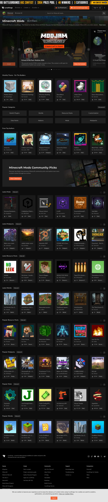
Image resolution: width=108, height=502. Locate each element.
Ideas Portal (47, 472)
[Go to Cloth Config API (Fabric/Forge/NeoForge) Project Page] (45, 399)
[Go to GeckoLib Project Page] (10, 399)
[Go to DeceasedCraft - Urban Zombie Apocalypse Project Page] (27, 367)
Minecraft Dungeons (7, 486)
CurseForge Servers (49, 486)
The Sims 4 (5, 477)
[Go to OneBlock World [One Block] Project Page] (98, 431)
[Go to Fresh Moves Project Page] (27, 335)
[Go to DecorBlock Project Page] (63, 90)
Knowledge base (70, 469)
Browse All (18, 13)
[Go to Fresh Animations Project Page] (10, 335)
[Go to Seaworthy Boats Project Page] (63, 143)
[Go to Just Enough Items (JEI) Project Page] (27, 399)
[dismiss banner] (105, 3)
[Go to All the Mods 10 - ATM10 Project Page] (10, 367)
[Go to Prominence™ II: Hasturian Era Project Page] (45, 367)
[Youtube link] (95, 456)
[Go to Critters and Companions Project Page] (27, 143)
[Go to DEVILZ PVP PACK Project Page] (63, 271)
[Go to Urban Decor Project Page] (80, 90)
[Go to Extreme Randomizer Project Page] (10, 207)
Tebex (88, 475)
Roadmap (46, 480)
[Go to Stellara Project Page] (80, 143)
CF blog (46, 475)
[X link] (101, 456)
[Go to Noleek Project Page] (10, 271)
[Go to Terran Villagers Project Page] (45, 271)
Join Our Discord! (49, 469)
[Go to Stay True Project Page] (80, 335)
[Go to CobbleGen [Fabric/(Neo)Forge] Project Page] (27, 207)
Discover (10, 13)
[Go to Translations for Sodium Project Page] (98, 271)
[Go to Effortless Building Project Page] (45, 90)
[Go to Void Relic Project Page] (98, 207)
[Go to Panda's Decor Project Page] (10, 90)
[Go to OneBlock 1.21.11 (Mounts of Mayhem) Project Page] (27, 431)
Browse (17, 7)
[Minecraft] (4, 13)
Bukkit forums (48, 483)
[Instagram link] (89, 456)
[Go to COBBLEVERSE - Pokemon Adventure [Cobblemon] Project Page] (80, 367)
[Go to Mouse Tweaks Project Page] (80, 399)
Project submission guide (29, 472)
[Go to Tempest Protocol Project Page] (45, 143)
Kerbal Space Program (8, 483)
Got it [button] (54, 498)
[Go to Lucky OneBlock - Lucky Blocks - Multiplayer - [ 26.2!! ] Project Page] (45, 431)
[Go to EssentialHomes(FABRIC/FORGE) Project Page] (80, 207)
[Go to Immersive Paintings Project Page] (27, 90)
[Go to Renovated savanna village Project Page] (45, 303)
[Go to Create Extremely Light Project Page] (80, 239)
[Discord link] (98, 456)
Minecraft (4, 472)
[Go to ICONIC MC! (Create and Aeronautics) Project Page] (63, 239)
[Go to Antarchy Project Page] (10, 143)
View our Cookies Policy (66, 494)
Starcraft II (5, 480)
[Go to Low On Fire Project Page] (98, 335)
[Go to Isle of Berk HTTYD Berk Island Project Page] (63, 431)
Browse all (101, 107)
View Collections (15, 178)
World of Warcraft (7, 475)
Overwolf (89, 469)
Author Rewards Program (30, 475)
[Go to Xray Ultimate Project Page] (63, 335)
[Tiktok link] (92, 456)
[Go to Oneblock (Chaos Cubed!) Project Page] (10, 431)
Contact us (68, 475)
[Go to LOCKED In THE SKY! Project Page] (27, 303)
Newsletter (47, 477)
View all (15, 192)
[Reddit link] (105, 456)
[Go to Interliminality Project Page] (80, 303)
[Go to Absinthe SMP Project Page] (45, 239)
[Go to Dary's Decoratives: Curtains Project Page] (98, 90)
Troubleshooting (70, 472)
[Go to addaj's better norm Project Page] (27, 239)
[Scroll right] (104, 192)
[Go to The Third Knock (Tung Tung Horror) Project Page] (98, 303)
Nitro (88, 477)
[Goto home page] (7, 8)
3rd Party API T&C (28, 480)
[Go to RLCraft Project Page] (98, 367)
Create (26, 7)
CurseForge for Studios (92, 472)
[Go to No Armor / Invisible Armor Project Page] (27, 271)
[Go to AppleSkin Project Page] (98, 399)
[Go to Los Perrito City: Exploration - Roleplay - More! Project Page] (10, 303)
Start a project (27, 469)
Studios (34, 7)
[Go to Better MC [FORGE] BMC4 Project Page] (63, 367)
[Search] (104, 13)
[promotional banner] (54, 2)
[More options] (104, 7)
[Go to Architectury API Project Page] (63, 399)
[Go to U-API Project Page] (63, 207)
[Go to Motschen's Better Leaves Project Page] (45, 335)
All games (4, 469)
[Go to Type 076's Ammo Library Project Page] (80, 271)
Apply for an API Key (28, 477)
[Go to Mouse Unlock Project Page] (45, 207)
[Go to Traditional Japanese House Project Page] (63, 303)
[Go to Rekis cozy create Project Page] (10, 239)
